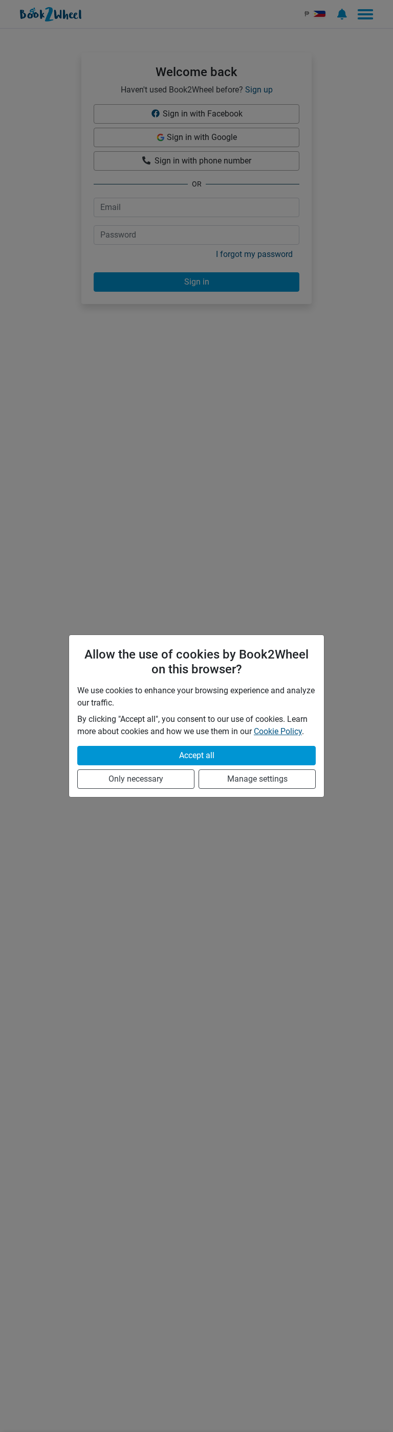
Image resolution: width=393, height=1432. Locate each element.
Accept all (196, 755)
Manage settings (257, 779)
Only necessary (135, 779)
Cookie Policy (278, 731)
